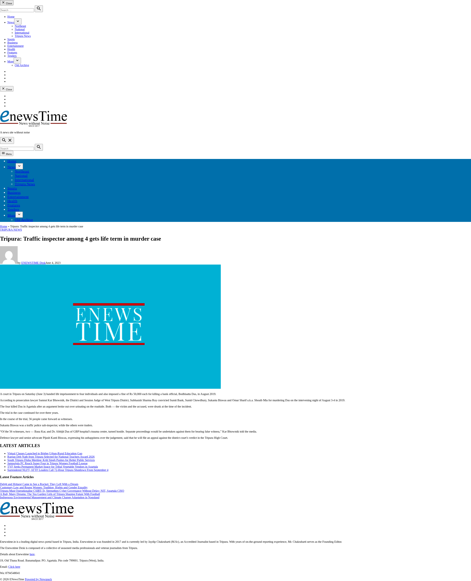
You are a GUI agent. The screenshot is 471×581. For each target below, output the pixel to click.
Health (11, 49)
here (32, 554)
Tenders (12, 55)
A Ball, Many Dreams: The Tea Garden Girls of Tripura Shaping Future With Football (50, 494)
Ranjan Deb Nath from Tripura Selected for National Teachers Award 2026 (51, 456)
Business (12, 42)
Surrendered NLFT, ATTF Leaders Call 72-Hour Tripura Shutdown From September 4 (57, 470)
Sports (11, 39)
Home (11, 16)
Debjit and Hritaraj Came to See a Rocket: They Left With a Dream (39, 484)
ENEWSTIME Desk (33, 262)
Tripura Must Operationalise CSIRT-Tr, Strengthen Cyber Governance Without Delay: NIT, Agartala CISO (62, 490)
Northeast (20, 26)
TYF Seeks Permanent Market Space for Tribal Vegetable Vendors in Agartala (52, 466)
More (10, 61)
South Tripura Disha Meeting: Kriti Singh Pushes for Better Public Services (51, 460)
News (10, 22)
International (22, 32)
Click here (14, 566)
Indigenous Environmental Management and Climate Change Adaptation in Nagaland (49, 497)
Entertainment (15, 45)
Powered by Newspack (38, 579)
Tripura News (23, 36)
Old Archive (22, 65)
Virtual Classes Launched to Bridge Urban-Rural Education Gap (44, 453)
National (20, 29)
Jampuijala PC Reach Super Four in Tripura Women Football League (47, 463)
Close (8, 3)
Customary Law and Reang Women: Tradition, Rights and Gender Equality (44, 487)
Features (12, 52)
